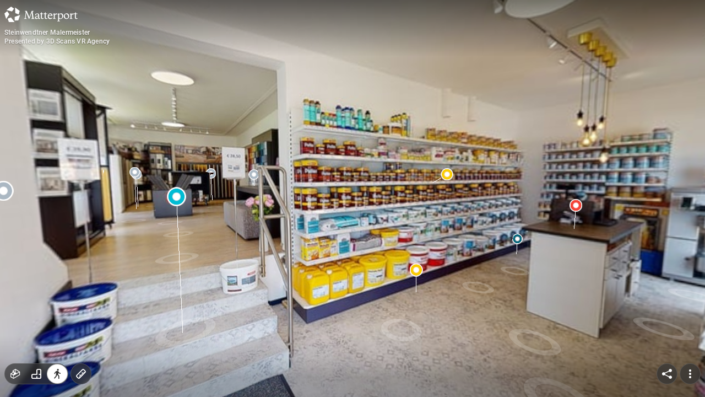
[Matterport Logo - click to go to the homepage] (41, 14)
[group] (36, 373)
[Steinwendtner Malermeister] (352, 198)
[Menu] (690, 373)
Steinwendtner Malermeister (47, 32)
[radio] (15, 374)
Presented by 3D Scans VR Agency (57, 41)
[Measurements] (80, 373)
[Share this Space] (667, 373)
